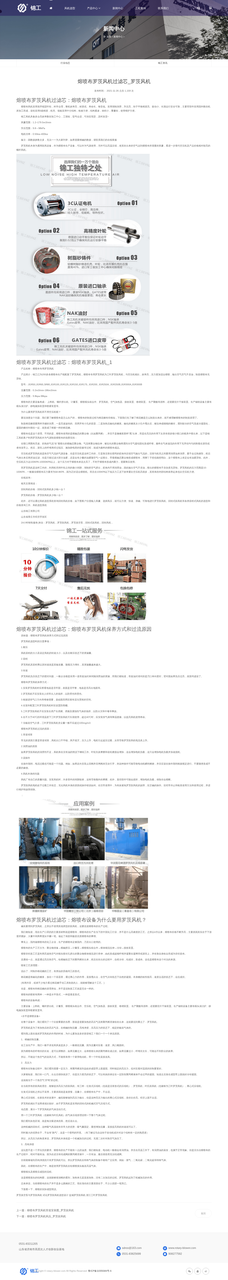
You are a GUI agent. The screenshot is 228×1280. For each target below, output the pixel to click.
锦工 (36, 8)
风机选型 (69, 8)
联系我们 (163, 8)
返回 (203, 1213)
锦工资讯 (162, 63)
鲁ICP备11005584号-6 (99, 1271)
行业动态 (65, 63)
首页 (109, 36)
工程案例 (140, 8)
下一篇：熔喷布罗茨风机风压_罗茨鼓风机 (41, 1216)
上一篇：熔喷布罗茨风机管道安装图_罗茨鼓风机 (45, 1210)
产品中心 (92, 8)
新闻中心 (117, 8)
